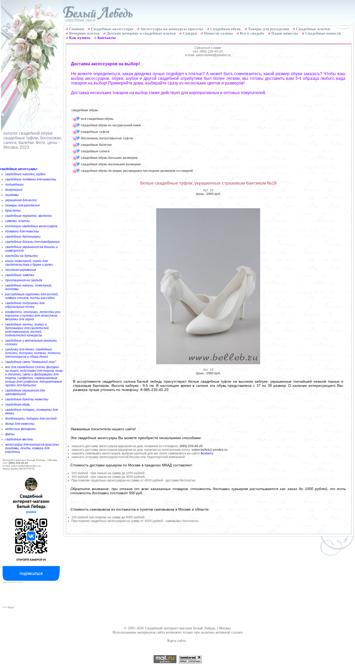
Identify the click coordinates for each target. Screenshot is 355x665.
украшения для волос (21, 200)
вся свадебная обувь (97, 119)
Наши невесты (284, 33)
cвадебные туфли (95, 132)
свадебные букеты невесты (26, 399)
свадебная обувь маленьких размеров (111, 164)
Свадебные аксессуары (112, 29)
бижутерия (13, 190)
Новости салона (218, 33)
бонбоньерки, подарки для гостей (31, 418)
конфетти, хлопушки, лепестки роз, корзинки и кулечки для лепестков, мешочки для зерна (33, 315)
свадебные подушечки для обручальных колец (24, 305)
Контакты (106, 38)
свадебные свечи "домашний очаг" (30, 362)
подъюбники (14, 184)
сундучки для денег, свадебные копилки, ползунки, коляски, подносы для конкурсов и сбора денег (33, 353)
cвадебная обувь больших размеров (109, 158)
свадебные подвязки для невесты (30, 179)
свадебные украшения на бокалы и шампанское (31, 248)
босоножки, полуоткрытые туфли (107, 138)
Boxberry (207, 453)
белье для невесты (19, 424)
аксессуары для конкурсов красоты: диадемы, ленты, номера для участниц (32, 448)
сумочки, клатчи (17, 221)
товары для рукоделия (22, 205)
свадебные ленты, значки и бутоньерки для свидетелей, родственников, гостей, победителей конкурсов (27, 330)
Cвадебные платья (313, 29)
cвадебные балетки (96, 145)
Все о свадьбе (252, 33)
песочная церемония (20, 270)
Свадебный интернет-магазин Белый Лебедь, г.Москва (188, 628)
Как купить (79, 38)
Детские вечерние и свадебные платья (141, 33)
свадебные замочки (19, 275)
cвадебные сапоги (95, 151)
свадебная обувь (17, 404)
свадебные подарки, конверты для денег (31, 411)
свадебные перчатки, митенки (28, 216)
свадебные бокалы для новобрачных (32, 242)
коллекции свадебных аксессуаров (31, 226)
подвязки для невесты (22, 231)
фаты (10, 434)
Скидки (190, 33)
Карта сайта (176, 641)
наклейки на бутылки (21, 256)
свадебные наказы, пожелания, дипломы (28, 287)
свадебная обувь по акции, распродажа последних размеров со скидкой (137, 171)
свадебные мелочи (19, 439)
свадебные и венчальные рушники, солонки (31, 342)
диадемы (12, 195)
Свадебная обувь (225, 29)
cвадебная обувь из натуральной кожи (111, 125)
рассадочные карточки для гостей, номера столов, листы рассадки (31, 296)
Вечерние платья (84, 33)
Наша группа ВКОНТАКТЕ (19, 468)
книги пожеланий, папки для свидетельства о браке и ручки (29, 262)
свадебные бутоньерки (23, 236)
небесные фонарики (20, 429)
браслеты (13, 210)
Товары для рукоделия (268, 29)
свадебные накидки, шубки (25, 174)
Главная (76, 29)
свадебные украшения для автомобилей (25, 392)
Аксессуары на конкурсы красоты (171, 29)
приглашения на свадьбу (23, 280)
